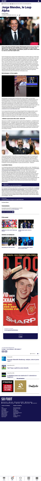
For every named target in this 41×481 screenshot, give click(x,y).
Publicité (18, 403)
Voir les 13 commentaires (7, 211)
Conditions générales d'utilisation (9, 403)
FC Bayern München (16, 415)
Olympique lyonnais (16, 408)
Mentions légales (29, 402)
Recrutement (34, 403)
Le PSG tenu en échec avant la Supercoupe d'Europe (7, 220)
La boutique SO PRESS (20, 402)
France (14, 414)
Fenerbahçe (15, 416)
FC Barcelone (15, 410)
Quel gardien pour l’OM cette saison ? (8, 237)
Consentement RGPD (26, 403)
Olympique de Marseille (17, 412)
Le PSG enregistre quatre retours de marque (25, 220)
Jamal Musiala (4, 408)
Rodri (2, 407)
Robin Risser (3, 416)
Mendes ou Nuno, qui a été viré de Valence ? (13, 185)
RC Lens (14, 409)
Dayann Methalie (4, 412)
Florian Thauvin (4, 415)
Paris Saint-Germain (16, 407)
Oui (3, 351)
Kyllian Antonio (4, 413)
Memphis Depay (4, 414)
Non (6, 351)
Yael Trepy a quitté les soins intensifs (9, 364)
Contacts (11, 402)
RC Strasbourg (15, 411)
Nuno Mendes (3, 410)
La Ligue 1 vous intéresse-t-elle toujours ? (11, 349)
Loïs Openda (3, 409)
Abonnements (5, 402)
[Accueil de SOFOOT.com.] (7, 1)
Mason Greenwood (4, 411)
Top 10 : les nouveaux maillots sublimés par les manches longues (25, 238)
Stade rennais (15, 413)
